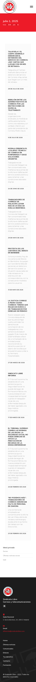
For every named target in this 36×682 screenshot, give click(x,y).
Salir (4, 560)
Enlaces (6, 653)
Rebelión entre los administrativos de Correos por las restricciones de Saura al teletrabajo (17, 105)
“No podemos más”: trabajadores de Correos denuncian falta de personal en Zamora (17, 502)
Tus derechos (8, 657)
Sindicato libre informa (15, 375)
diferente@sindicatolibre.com (13, 631)
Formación (7, 665)
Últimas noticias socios (11, 556)
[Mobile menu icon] (31, 7)
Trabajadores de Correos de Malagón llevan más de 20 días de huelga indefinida (16, 204)
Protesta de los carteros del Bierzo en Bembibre (18, 251)
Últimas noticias (9, 645)
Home (5, 640)
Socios (5, 551)
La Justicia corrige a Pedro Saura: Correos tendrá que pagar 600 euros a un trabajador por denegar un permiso (18, 306)
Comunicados (8, 649)
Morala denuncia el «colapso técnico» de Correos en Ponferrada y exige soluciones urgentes (17, 154)
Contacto (6, 661)
